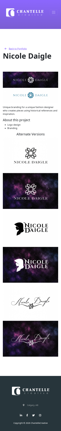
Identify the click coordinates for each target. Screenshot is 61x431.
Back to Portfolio (18, 48)
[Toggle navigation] (54, 12)
